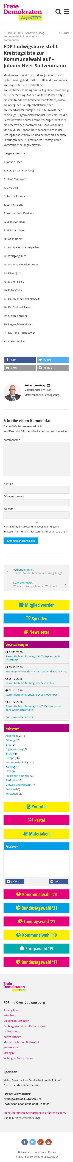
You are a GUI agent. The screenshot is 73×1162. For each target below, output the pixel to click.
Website (8, 509)
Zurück (65, 33)
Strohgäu (9, 1052)
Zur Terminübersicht (18, 717)
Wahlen (30, 36)
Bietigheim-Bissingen (16, 1020)
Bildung (10, 740)
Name (8, 483)
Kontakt (52, 1152)
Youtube (39, 806)
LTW (8, 771)
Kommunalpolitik (14, 36)
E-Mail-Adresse (14, 496)
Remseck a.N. (12, 1047)
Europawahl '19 (39, 948)
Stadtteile (11, 780)
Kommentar (12, 440)
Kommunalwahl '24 (39, 894)
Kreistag (10, 767)
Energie (10, 753)
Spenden (39, 618)
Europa (9, 758)
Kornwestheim (12, 1036)
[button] (20, 360)
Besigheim (10, 1015)
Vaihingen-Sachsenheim (18, 1058)
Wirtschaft (11, 793)
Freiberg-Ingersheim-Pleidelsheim (24, 1026)
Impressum (40, 1152)
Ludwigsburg (11, 1031)
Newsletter (39, 632)
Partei (39, 820)
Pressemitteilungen (17, 775)
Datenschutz (25, 1152)
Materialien (39, 834)
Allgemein (11, 735)
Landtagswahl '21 (39, 921)
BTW (8, 744)
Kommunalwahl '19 (39, 935)
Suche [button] (58, 11)
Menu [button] (66, 11)
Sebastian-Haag (35, 385)
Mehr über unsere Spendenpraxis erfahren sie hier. (35, 1112)
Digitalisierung (14, 749)
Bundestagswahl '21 (39, 908)
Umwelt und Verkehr (18, 784)
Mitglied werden (40, 605)
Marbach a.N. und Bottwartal (21, 1042)
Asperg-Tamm (12, 1010)
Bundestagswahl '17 (39, 962)
